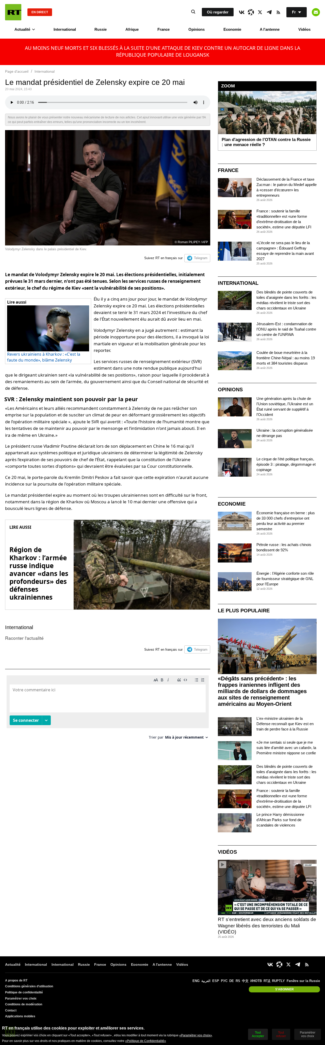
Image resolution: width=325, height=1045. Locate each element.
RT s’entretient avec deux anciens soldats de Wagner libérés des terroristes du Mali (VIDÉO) (267, 925)
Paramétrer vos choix (21, 998)
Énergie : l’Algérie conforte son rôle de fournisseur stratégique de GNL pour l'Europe (285, 578)
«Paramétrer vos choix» (195, 1035)
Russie (100, 29)
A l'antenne (270, 29)
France (163, 29)
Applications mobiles (20, 1016)
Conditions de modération (23, 1004)
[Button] (316, 12)
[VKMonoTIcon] (242, 12)
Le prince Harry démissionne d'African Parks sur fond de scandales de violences (280, 819)
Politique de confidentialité (24, 992)
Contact (11, 1010)
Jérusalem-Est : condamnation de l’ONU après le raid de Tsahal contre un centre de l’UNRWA (286, 329)
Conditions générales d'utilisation (29, 986)
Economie (232, 29)
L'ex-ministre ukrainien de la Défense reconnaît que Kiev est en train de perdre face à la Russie (285, 723)
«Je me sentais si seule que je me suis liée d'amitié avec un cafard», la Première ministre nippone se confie (286, 747)
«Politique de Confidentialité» (145, 1041)
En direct (39, 12)
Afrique (132, 29)
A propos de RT (16, 980)
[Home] (13, 12)
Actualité (22, 29)
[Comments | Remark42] (107, 709)
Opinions (196, 29)
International (65, 29)
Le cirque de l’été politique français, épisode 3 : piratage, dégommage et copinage (286, 464)
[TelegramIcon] (269, 12)
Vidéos (304, 29)
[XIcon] (260, 12)
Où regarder (218, 12)
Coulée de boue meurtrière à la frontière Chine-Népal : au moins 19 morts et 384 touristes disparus (285, 357)
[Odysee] (251, 12)
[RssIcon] (278, 12)
